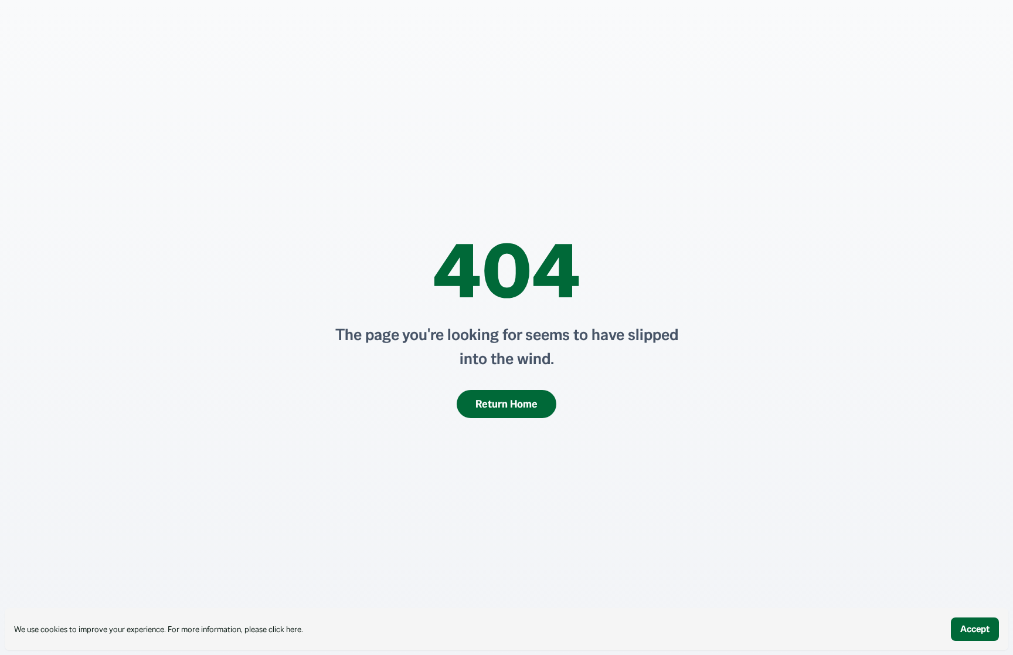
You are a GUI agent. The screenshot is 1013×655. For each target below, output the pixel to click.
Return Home (506, 403)
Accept (975, 629)
